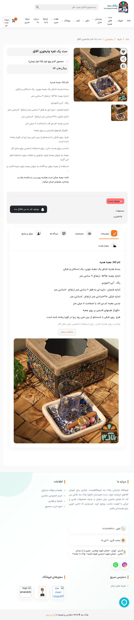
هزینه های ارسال (118, 586)
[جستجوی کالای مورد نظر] (38, 7)
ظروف (120, 20)
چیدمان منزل (98, 20)
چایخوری (109, 39)
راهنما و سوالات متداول (52, 490)
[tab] (109, 233)
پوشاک (67, 20)
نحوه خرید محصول (53, 506)
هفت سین (56, 20)
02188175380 (108, 528)
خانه (129, 20)
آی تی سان (51, 615)
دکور (87, 20)
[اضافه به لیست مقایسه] (123, 66)
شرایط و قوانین (55, 501)
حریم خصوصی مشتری (51, 495)
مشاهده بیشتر (67, 332)
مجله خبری (27, 20)
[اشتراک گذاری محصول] (123, 59)
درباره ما (36, 20)
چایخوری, (117, 216)
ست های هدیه (110, 21)
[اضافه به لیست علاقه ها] (123, 52)
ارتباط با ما (45, 20)
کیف (78, 20)
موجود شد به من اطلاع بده (26, 209)
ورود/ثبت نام (6, 20)
